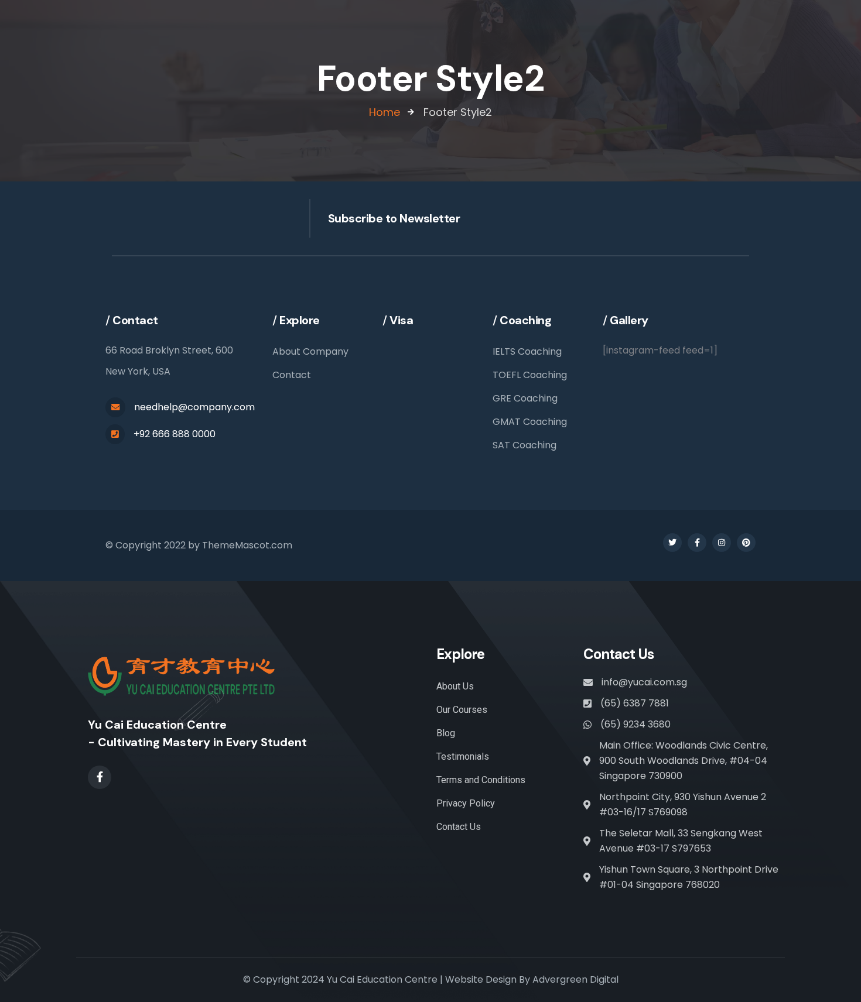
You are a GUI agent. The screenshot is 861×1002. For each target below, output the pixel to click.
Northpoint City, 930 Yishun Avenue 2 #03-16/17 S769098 (682, 804)
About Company (310, 351)
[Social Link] (672, 542)
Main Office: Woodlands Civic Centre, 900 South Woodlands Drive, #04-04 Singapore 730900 (683, 761)
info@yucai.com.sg (644, 682)
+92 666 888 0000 (175, 434)
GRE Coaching (525, 398)
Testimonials (462, 756)
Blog (445, 733)
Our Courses (461, 709)
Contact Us (458, 826)
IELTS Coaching (527, 351)
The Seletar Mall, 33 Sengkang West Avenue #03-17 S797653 (681, 840)
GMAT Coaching (530, 421)
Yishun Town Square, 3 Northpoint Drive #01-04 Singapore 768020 (688, 877)
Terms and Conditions (480, 779)
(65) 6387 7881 (634, 703)
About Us (455, 686)
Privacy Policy (465, 803)
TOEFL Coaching (530, 375)
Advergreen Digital (575, 979)
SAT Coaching (524, 445)
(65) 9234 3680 (635, 724)
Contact (291, 375)
